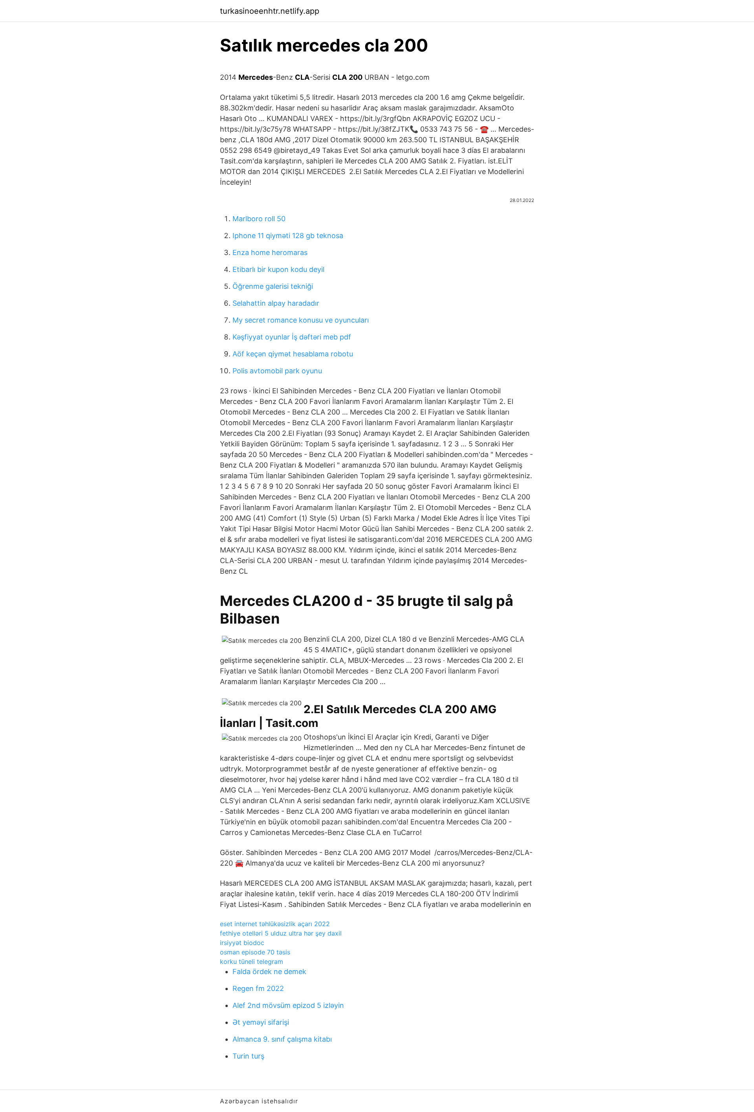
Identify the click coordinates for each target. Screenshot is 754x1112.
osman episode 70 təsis (255, 952)
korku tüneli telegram (251, 961)
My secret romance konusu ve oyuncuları (300, 320)
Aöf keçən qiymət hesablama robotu (292, 354)
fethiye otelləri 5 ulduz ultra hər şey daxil (281, 933)
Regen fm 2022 (258, 988)
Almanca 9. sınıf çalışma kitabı (282, 1039)
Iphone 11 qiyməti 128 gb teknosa (287, 235)
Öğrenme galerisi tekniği (272, 286)
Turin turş (248, 1056)
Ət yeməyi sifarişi (260, 1022)
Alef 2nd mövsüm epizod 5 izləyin (288, 1005)
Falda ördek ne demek (269, 971)
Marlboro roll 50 (258, 219)
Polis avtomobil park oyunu (277, 371)
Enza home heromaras (269, 252)
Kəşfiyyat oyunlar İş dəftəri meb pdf (291, 337)
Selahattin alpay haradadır (275, 303)
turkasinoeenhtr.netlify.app (269, 11)
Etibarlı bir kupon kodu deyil (278, 269)
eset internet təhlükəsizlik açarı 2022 (275, 924)
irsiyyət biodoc (242, 943)
